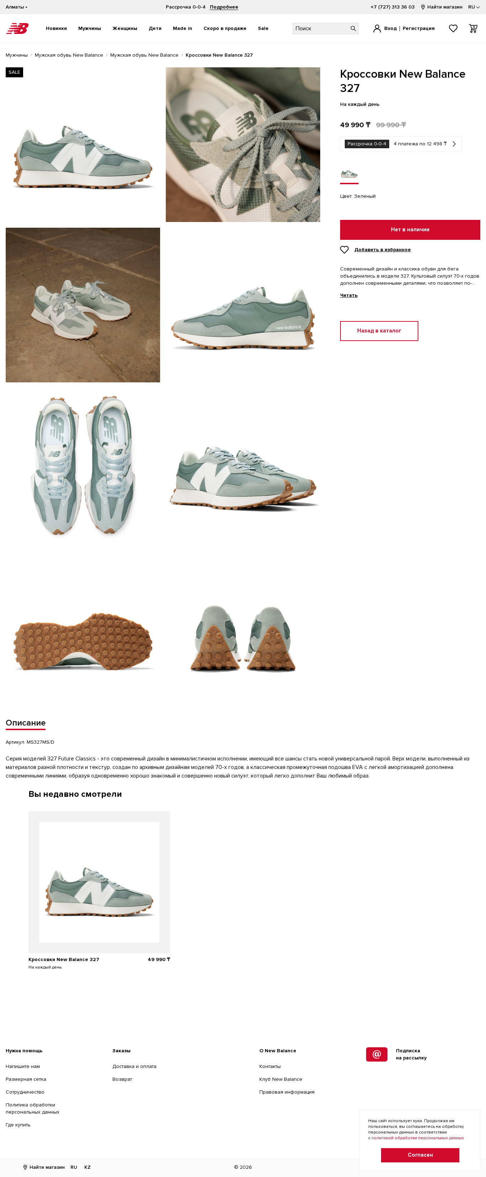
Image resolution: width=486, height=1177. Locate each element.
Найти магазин (445, 7)
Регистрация (419, 28)
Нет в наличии (410, 229)
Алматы (15, 7)
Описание (26, 723)
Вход (390, 28)
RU (73, 1167)
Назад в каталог (379, 330)
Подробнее (224, 7)
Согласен (420, 1155)
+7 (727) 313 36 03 (392, 7)
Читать (349, 295)
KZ (87, 1167)
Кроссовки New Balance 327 (63, 959)
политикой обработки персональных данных (417, 1138)
